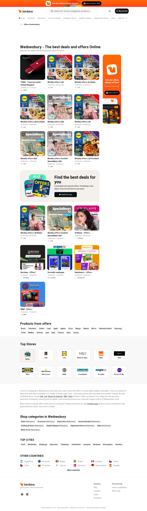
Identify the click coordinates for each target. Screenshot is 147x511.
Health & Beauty (85, 18)
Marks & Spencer (55, 396)
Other (113, 18)
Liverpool (86, 444)
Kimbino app (92, 403)
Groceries (31, 18)
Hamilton (118, 444)
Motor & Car (122, 18)
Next (70, 396)
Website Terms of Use (77, 508)
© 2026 (48, 508)
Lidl (45, 396)
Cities (96, 494)
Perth (23, 444)
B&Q (66, 396)
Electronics (42, 18)
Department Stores (101, 18)
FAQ (95, 487)
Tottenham (65, 444)
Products (97, 498)
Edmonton (54, 444)
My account (122, 11)
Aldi (41, 396)
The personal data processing (96, 508)
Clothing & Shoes (69, 18)
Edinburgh (43, 444)
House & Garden (54, 18)
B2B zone (116, 491)
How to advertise (119, 487)
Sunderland (76, 444)
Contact (97, 491)
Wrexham (96, 444)
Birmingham (108, 444)
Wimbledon (32, 444)
